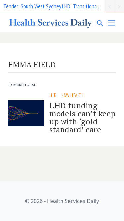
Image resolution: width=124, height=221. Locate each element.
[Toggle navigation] (112, 23)
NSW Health (73, 94)
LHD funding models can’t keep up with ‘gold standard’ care (82, 117)
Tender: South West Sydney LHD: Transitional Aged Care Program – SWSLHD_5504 (53, 6)
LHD (52, 94)
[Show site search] (100, 23)
